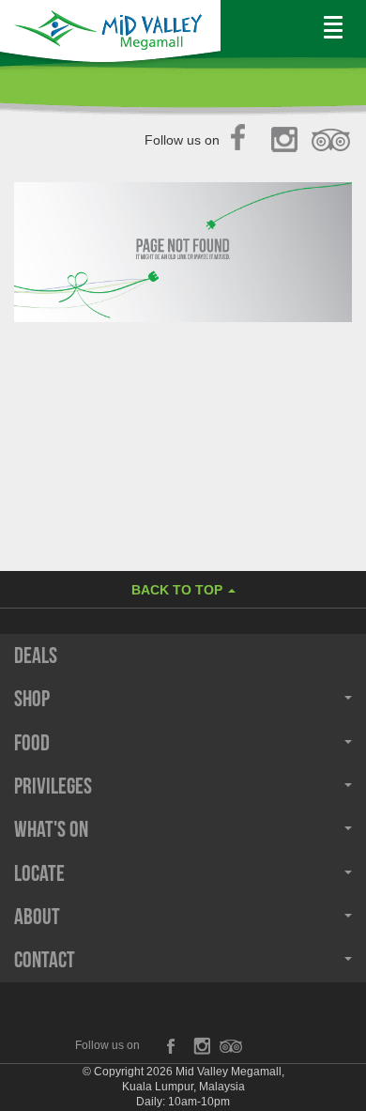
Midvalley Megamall (110, 34)
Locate (39, 873)
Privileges (53, 786)
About (37, 916)
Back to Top (178, 589)
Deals (35, 655)
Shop (32, 699)
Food (32, 743)
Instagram (287, 141)
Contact (44, 960)
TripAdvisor (332, 141)
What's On (51, 829)
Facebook (243, 141)
